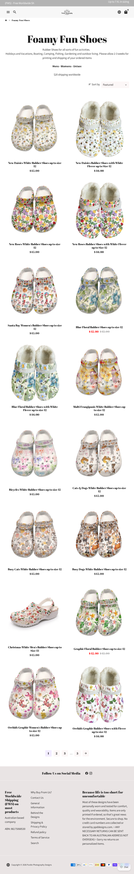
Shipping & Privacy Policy (39, 824)
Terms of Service (40, 837)
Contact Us (37, 797)
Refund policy (38, 832)
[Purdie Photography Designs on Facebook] (86, 773)
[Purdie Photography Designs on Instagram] (90, 773)
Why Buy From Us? (41, 792)
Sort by (94, 84)
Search (35, 843)
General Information (37, 805)
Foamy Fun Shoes (21, 20)
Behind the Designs (37, 815)
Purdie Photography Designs (39, 864)
